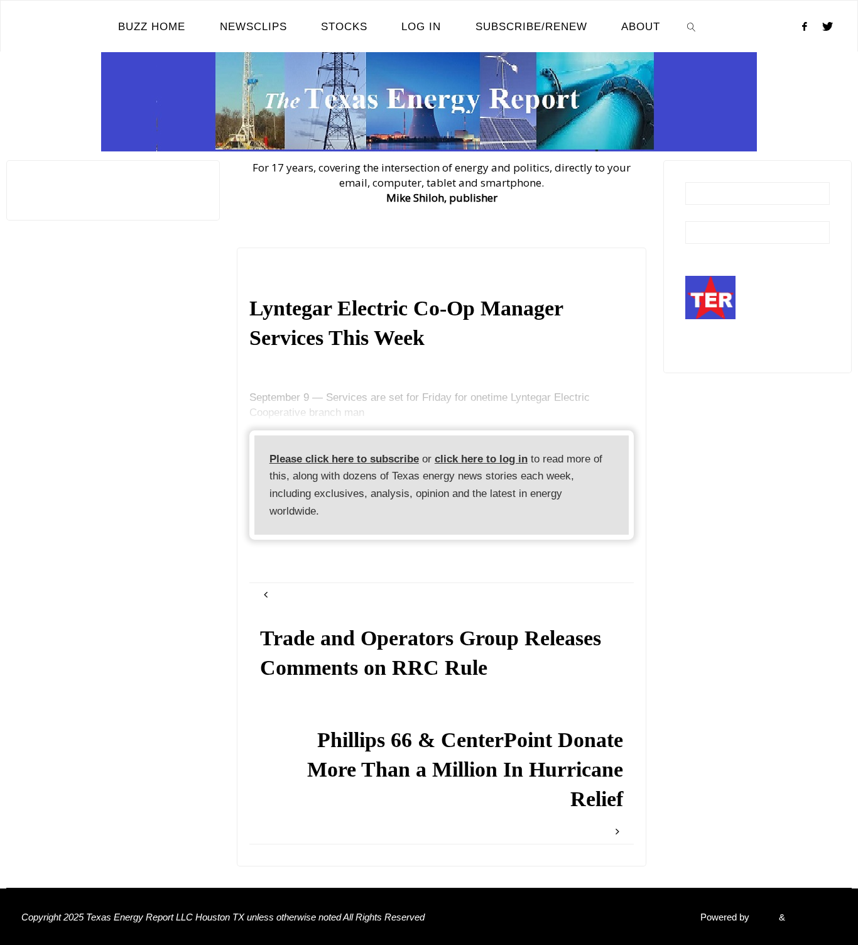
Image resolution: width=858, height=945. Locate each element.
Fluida (762, 917)
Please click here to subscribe (344, 459)
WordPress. (812, 917)
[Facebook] (805, 26)
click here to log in (481, 459)
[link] (691, 26)
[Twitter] (827, 26)
